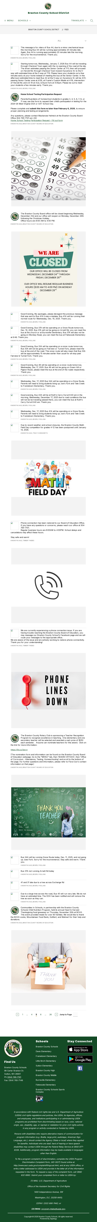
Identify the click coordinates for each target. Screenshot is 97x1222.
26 (50, 1014)
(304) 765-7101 (14, 1077)
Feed (67, 30)
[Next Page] (56, 1014)
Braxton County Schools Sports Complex (50, 1090)
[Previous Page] (17, 1014)
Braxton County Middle (46, 1075)
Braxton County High (45, 1070)
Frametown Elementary (46, 1056)
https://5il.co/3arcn (19, 750)
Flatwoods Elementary (46, 1085)
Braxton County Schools (47, 1046)
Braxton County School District (43, 30)
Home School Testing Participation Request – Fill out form (37, 120)
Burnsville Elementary (45, 1080)
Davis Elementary (43, 1051)
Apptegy (53, 1219)
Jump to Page (66, 1014)
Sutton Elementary (44, 1065)
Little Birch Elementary (46, 1061)
